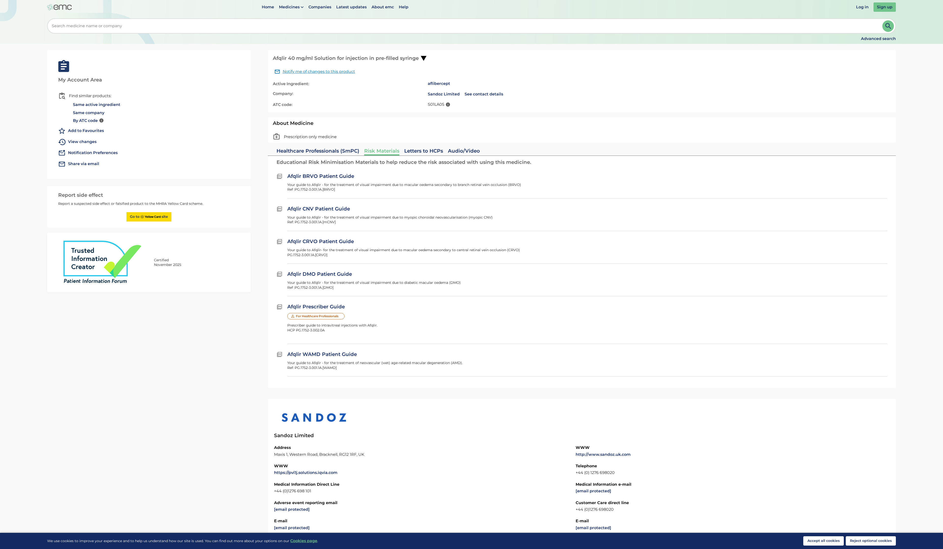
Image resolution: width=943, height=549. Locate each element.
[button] (291, 7)
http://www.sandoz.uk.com (603, 454)
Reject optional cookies (871, 540)
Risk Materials (381, 151)
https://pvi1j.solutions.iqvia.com (305, 472)
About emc (383, 7)
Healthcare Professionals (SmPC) (318, 151)
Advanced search (878, 38)
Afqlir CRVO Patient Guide (320, 241)
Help (403, 7)
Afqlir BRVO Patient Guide (320, 176)
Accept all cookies (823, 540)
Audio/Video (464, 151)
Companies (319, 7)
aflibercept (439, 83)
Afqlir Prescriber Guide (316, 307)
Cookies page (303, 540)
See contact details (484, 94)
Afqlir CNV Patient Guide (318, 209)
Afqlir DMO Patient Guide (319, 274)
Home (268, 7)
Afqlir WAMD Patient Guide (322, 354)
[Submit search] (888, 26)
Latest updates (351, 7)
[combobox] (465, 26)
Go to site (149, 216)
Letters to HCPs (423, 151)
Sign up (884, 7)
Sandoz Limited (444, 94)
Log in (862, 7)
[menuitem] (268, 7)
